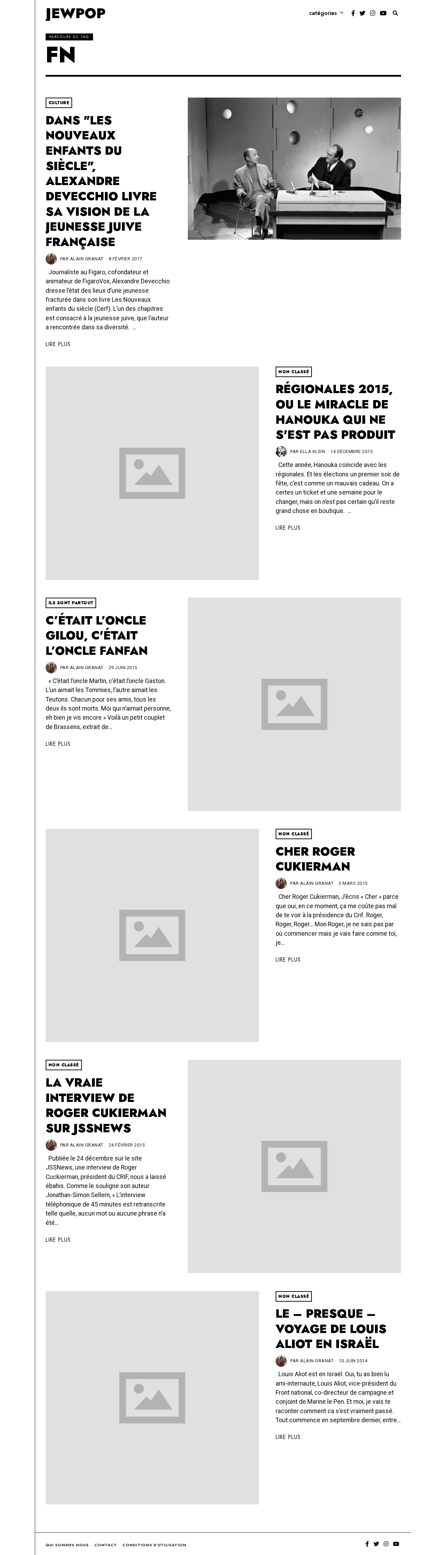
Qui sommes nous (67, 1545)
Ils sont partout (70, 603)
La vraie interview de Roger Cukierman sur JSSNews (106, 1105)
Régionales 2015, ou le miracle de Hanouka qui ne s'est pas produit (335, 412)
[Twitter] (362, 13)
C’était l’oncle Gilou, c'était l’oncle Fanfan (97, 635)
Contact (105, 1545)
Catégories (323, 13)
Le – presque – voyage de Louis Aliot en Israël (331, 1329)
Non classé (293, 372)
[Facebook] (353, 13)
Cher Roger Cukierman (315, 859)
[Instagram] (372, 13)
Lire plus (58, 344)
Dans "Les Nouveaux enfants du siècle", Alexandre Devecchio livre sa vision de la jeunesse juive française (101, 181)
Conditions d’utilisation (154, 1545)
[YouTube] (383, 13)
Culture (59, 103)
